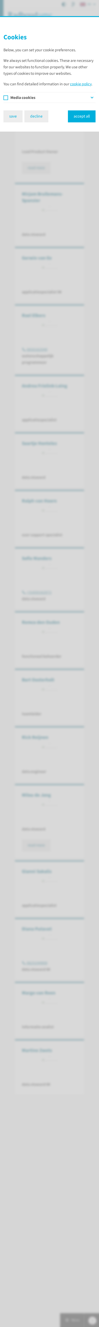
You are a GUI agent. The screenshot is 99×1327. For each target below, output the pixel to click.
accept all (82, 116)
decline (36, 116)
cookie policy (80, 84)
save (13, 116)
